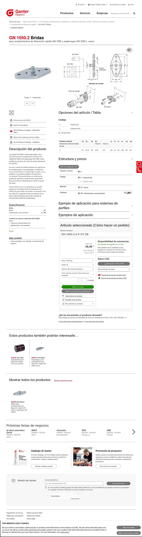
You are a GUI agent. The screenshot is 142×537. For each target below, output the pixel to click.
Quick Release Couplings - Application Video (26, 131)
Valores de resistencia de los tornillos (26, 137)
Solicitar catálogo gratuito (44, 466)
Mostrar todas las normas (63, 380)
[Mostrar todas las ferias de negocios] (134, 431)
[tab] (27, 103)
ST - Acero (84, 187)
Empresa (102, 13)
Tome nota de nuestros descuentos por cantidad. (75, 274)
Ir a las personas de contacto (94, 321)
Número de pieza (66, 230)
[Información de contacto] (139, 170)
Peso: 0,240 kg (67, 261)
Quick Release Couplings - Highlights (26, 142)
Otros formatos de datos (106, 269)
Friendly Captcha (75, 498)
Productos (66, 13)
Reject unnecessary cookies (128, 533)
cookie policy (64, 532)
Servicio (85, 13)
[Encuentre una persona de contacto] (139, 164)
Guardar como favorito (73, 299)
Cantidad (91, 280)
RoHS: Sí (65, 265)
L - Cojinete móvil (87, 181)
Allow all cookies (129, 527)
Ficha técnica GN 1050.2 (22, 120)
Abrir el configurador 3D (68, 167)
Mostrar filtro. (66, 133)
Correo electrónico (51, 480)
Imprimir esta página (20, 125)
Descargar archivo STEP (115, 264)
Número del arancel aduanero (72, 269)
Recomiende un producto (74, 304)
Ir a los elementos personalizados (70, 321)
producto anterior (17, 27)
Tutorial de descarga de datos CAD (113, 275)
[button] (81, 4)
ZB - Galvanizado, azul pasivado (93, 193)
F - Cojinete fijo (86, 177)
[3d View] (129, 50)
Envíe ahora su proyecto (108, 466)
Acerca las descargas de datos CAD (113, 278)
